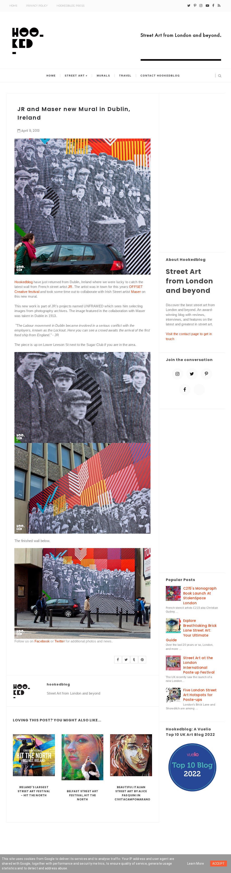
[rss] (219, 5)
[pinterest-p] (195, 5)
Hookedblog (23, 282)
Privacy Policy (37, 5)
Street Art (75, 75)
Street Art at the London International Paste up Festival (199, 665)
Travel (125, 75)
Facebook (42, 641)
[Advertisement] (192, 173)
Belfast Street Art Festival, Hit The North (82, 795)
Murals (103, 75)
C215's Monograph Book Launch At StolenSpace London (200, 595)
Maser (136, 292)
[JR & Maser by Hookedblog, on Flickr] (82, 206)
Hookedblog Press (70, 5)
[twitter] (188, 5)
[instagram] (200, 5)
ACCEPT (218, 863)
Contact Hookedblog (160, 75)
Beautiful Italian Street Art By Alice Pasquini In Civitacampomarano (132, 793)
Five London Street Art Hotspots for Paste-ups (200, 695)
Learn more (195, 863)
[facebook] (213, 5)
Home (13, 5)
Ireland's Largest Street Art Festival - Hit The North (34, 791)
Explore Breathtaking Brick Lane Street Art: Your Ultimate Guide (191, 630)
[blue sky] (199, 389)
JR (70, 287)
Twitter (60, 641)
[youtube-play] (207, 5)
